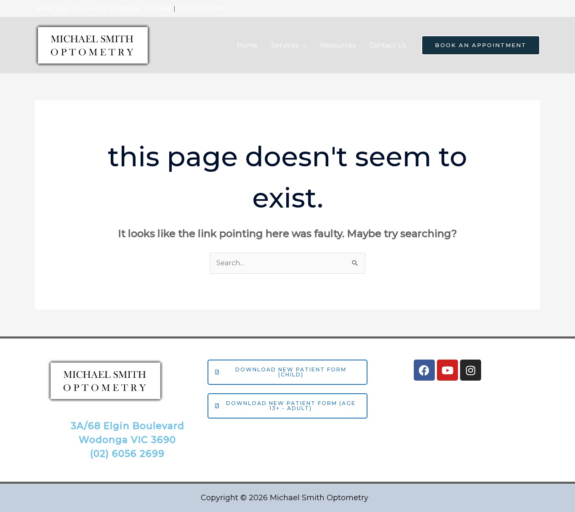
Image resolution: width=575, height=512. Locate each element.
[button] (302, 45)
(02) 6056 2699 (200, 8)
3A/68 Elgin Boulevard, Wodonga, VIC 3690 (103, 8)
